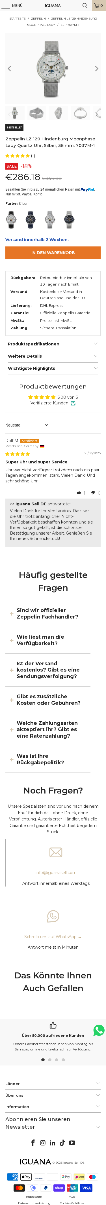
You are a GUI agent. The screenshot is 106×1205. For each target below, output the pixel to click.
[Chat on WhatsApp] (99, 1032)
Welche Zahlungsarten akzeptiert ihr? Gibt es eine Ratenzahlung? (47, 729)
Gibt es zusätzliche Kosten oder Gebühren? (49, 699)
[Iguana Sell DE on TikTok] (62, 1143)
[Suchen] (85, 5)
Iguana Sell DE (74, 1162)
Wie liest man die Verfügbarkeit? (40, 640)
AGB (72, 1196)
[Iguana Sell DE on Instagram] (43, 1143)
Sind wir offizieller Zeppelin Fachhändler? (47, 613)
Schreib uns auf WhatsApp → (53, 936)
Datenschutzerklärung (34, 1203)
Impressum (34, 1196)
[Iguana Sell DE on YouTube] (72, 1143)
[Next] (96, 68)
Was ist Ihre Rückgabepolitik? (40, 759)
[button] (18, 155)
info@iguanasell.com (56, 872)
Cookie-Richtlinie (72, 1203)
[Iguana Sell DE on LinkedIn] (53, 1143)
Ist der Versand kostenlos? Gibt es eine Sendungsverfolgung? (48, 669)
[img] (17, 454)
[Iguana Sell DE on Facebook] (33, 1143)
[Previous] (9, 68)
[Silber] (12, 220)
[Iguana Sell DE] (53, 5)
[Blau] (31, 220)
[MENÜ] (3, 5)
